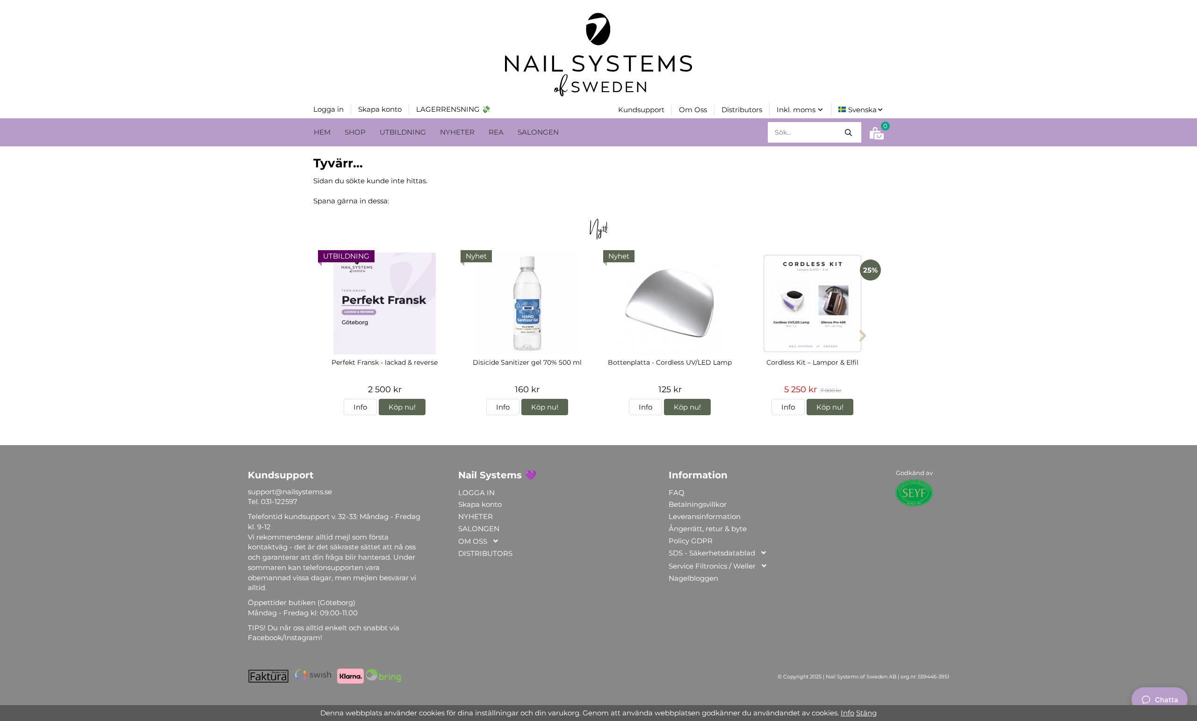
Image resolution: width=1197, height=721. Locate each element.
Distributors (741, 109)
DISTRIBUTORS (485, 553)
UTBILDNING (403, 132)
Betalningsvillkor (698, 504)
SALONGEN (538, 132)
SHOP (355, 132)
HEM (322, 132)
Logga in (328, 109)
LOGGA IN (476, 492)
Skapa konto (380, 109)
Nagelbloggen (693, 578)
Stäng (866, 712)
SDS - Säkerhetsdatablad (712, 552)
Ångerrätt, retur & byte (708, 528)
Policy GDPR (691, 540)
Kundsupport (641, 109)
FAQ (677, 492)
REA (496, 132)
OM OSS (472, 541)
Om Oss (693, 109)
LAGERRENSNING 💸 (453, 109)
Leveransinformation (705, 516)
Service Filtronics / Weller (712, 566)
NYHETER (457, 132)
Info (360, 407)
